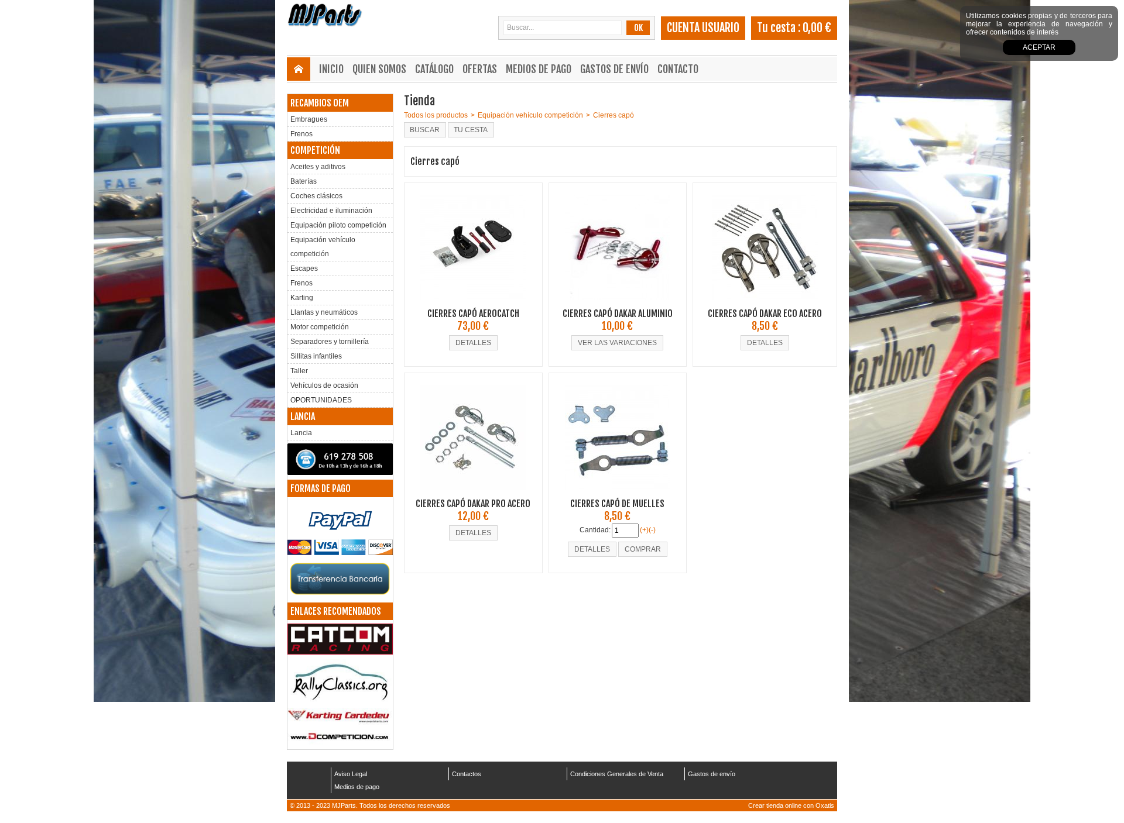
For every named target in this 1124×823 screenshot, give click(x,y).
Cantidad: (595, 530)
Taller (299, 371)
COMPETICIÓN (315, 150)
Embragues (308, 119)
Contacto (677, 69)
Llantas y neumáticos (324, 312)
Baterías (303, 181)
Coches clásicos (316, 196)
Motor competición (319, 327)
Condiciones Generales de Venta (616, 773)
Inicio (331, 69)
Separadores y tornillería (329, 342)
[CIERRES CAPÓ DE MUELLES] (617, 494)
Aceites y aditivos (317, 167)
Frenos (301, 134)
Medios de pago (538, 69)
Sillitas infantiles (316, 356)
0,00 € (817, 27)
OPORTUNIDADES (321, 400)
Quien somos (379, 69)
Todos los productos (436, 115)
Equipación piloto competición (338, 225)
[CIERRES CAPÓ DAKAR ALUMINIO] (617, 303)
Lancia (301, 433)
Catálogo (434, 69)
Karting (301, 298)
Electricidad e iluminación (331, 210)
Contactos (466, 773)
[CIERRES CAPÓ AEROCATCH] (473, 303)
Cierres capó (613, 115)
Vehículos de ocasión (324, 385)
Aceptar (1039, 47)
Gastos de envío (614, 69)
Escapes (304, 268)
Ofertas (479, 69)
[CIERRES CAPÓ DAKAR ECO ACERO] (765, 303)
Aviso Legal (350, 773)
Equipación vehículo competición (322, 247)
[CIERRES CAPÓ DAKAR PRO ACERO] (473, 494)
